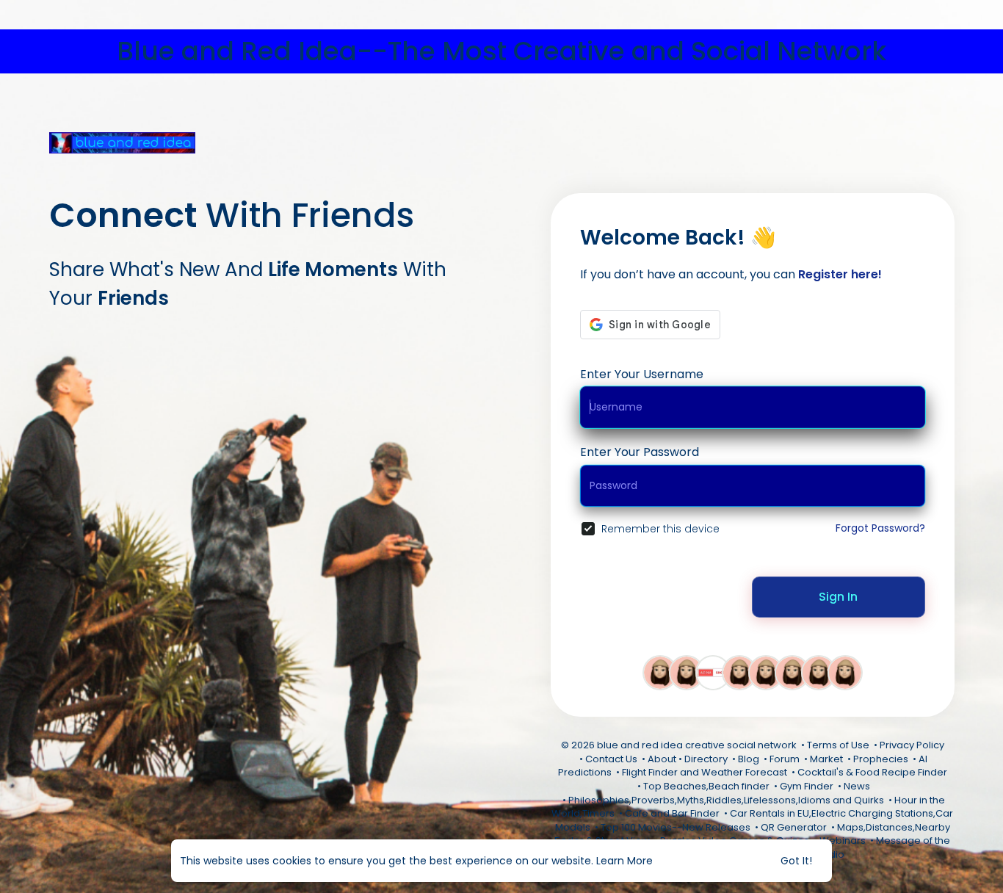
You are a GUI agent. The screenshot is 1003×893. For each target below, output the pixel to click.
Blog (748, 759)
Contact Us (611, 759)
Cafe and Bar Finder (672, 813)
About (662, 759)
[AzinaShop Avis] (713, 672)
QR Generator (794, 827)
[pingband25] (739, 672)
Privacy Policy (912, 745)
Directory (706, 759)
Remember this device (660, 528)
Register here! (840, 274)
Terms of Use (838, 745)
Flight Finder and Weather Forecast (704, 772)
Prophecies (880, 759)
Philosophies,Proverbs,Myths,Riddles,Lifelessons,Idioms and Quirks (726, 800)
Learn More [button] (624, 860)
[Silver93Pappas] (792, 672)
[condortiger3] (766, 672)
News (857, 786)
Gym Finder (806, 786)
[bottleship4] (819, 672)
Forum (785, 759)
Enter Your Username (641, 374)
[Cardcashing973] (660, 672)
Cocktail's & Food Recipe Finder (872, 772)
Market (826, 759)
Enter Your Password (639, 452)
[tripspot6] (686, 672)
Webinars (842, 840)
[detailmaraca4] (845, 672)
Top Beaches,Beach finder (706, 786)
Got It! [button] (796, 860)
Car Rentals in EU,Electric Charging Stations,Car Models (754, 820)
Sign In (838, 596)
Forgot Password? (880, 528)
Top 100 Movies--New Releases (675, 827)
